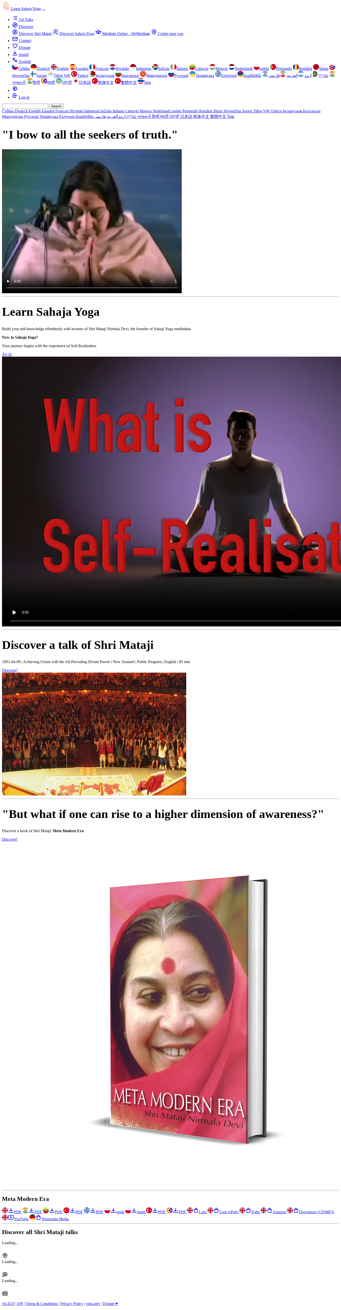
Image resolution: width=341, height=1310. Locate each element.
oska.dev (93, 1304)
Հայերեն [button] (84, 116)
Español (82, 68)
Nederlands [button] (162, 111)
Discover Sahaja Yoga (76, 33)
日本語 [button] (186, 116)
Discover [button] (25, 26)
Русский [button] (31, 116)
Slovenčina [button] (232, 111)
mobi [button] (141, 1212)
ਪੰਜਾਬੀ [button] (174, 116)
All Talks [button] (25, 19)
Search (56, 106)
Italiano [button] (119, 111)
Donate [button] (24, 47)
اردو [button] (122, 116)
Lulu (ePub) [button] (229, 1212)
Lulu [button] (203, 1212)
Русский (181, 75)
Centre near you (170, 33)
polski (264, 68)
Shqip (323, 68)
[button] (15, 90)
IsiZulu (164, 68)
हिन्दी (36, 82)
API (19, 1304)
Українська (204, 75)
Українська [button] (49, 116)
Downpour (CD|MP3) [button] (316, 1212)
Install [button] (23, 54)
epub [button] (120, 1212)
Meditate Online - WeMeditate (125, 33)
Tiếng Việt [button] (262, 111)
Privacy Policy (71, 1304)
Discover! (9, 670)
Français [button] (62, 111)
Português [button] (190, 111)
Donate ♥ (110, 1304)
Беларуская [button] (293, 111)
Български (130, 75)
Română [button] (206, 111)
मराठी (51, 82)
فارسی (274, 75)
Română (305, 68)
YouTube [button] (21, 1219)
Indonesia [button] (92, 111)
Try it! (7, 354)
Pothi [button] (256, 1212)
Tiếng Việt (62, 75)
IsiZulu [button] (106, 111)
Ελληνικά (228, 75)
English (63, 68)
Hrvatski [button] (77, 111)
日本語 (85, 82)
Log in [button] (23, 97)
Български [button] (312, 111)
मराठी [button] (164, 116)
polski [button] (177, 111)
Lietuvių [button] (132, 111)
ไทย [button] (230, 116)
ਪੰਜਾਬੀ (67, 82)
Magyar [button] (146, 111)
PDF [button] (18, 1212)
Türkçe (82, 75)
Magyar (221, 68)
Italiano (182, 68)
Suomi (41, 75)
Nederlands (244, 68)
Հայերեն (252, 75)
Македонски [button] (13, 116)
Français (102, 68)
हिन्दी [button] (156, 116)
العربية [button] (112, 116)
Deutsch (43, 68)
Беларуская (104, 75)
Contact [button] (24, 40)
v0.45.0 (8, 1304)
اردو (308, 75)
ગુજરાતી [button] (144, 116)
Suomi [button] (247, 111)
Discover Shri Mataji (35, 33)
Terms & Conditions (42, 1304)
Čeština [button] (8, 111)
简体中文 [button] (201, 116)
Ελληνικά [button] (67, 116)
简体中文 (106, 82)
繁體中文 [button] (218, 116)
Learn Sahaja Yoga (26, 8)
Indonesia (143, 68)
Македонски (156, 75)
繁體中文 (129, 82)
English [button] (24, 61)
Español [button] (48, 111)
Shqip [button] (218, 111)
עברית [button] (131, 116)
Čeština (24, 68)
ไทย (147, 82)
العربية (292, 75)
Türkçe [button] (277, 111)
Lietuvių (201, 68)
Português (284, 68)
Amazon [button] (280, 1212)
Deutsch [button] (22, 111)
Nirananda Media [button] (55, 1219)
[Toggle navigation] (44, 10)
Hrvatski (122, 68)
